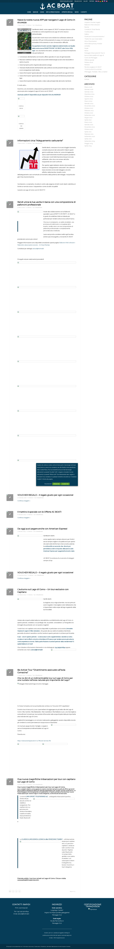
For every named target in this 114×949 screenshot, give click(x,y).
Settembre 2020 (89, 136)
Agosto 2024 (88, 99)
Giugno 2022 (88, 117)
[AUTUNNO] (10, 592)
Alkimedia (49, 946)
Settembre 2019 (89, 141)
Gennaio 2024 (88, 103)
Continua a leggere (23, 501)
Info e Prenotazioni (90, 41)
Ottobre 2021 (88, 129)
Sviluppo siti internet (65, 946)
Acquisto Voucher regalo (92, 22)
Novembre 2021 (89, 127)
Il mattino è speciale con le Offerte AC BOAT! (39, 512)
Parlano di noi (78, 1)
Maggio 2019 (88, 143)
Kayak (86, 48)
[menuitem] (66, 1)
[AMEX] (10, 531)
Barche (86, 27)
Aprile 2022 (88, 120)
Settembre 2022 (89, 115)
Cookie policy (88, 32)
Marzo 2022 (88, 122)
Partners (91, 1)
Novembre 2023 (89, 106)
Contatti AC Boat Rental (92, 29)
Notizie (29, 25)
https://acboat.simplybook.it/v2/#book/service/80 (34, 741)
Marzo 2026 (88, 87)
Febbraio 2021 (88, 134)
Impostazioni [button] (48, 484)
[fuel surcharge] (10, 143)
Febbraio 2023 (89, 110)
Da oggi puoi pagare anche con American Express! (42, 528)
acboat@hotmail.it (38, 248)
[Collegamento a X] (7, 1)
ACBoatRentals (38, 25)
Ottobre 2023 (88, 108)
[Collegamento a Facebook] (9, 1)
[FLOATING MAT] (10, 672)
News (86, 50)
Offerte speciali (89, 60)
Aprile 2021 (87, 132)
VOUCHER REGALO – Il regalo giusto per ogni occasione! (45, 495)
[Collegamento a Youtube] (12, 1)
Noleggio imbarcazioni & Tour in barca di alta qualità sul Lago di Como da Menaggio (94, 55)
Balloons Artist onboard (92, 25)
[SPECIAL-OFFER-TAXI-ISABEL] (10, 514)
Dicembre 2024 (89, 94)
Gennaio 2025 (88, 92)
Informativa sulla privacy (28, 946)
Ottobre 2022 (88, 113)
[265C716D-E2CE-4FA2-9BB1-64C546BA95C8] (10, 204)
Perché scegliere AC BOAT (66, 1)
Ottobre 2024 (88, 96)
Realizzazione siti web (56, 946)
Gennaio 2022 (88, 124)
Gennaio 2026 (88, 89)
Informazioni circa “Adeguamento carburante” (40, 140)
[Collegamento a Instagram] (14, 1)
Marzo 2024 (88, 101)
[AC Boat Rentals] (57, 6)
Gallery (86, 1)
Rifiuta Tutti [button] (56, 484)
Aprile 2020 (88, 139)
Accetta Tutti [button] (65, 484)
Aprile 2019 (88, 146)
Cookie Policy (43, 469)
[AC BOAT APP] (10, 22)
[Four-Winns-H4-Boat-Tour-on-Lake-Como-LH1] (10, 781)
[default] (10, 497)
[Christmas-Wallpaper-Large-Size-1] (10, 575)
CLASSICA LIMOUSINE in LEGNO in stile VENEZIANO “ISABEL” (42, 839)
